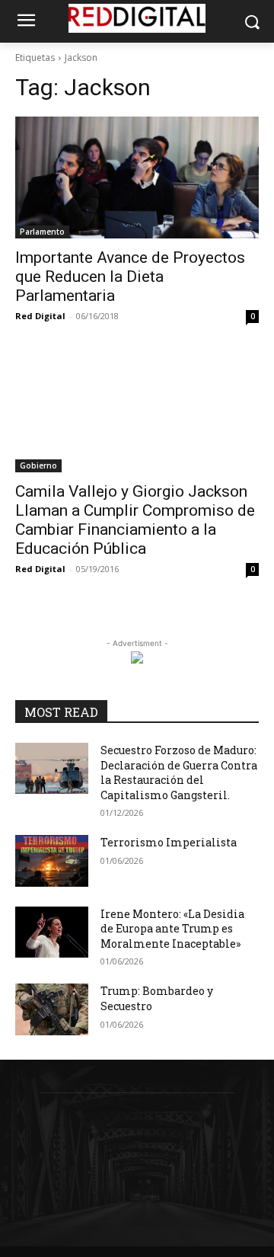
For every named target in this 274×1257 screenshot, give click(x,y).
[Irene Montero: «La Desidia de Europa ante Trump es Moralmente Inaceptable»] (51, 932)
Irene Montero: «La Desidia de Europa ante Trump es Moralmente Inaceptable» (172, 929)
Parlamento (42, 231)
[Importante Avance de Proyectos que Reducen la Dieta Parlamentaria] (137, 177)
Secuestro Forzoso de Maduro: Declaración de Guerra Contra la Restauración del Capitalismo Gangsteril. (178, 772)
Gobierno (38, 465)
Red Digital (40, 315)
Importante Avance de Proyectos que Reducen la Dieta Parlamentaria (130, 276)
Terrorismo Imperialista (168, 842)
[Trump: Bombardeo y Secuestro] (51, 1009)
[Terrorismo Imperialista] (51, 860)
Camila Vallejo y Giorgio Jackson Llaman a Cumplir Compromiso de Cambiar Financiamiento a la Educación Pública (135, 520)
